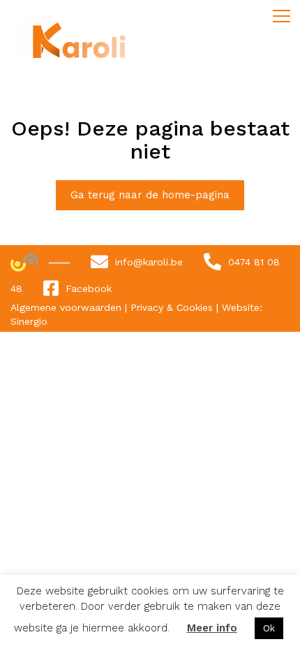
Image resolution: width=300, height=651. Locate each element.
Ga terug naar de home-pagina (150, 195)
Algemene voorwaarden (67, 307)
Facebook (89, 288)
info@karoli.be (149, 262)
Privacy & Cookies (173, 307)
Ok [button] (269, 628)
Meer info (212, 628)
